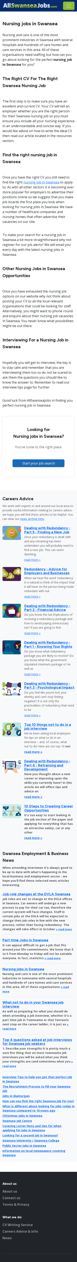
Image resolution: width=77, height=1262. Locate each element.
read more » (32, 560)
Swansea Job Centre (17, 1121)
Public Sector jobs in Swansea (24, 1146)
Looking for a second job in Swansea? (30, 1135)
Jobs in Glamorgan (16, 1096)
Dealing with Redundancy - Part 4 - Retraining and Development (47, 765)
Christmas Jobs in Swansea (22, 1116)
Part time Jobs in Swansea (25, 940)
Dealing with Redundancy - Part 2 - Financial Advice (47, 608)
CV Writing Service (17, 1225)
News (7, 1238)
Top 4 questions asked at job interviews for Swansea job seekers (37, 1041)
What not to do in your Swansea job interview (33, 1004)
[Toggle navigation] (69, 6)
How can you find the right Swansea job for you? (38, 1101)
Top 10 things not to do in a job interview (47, 726)
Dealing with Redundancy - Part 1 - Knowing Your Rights (48, 644)
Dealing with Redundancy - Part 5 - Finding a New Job (47, 530)
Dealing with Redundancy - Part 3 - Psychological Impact (49, 685)
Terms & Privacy (15, 1204)
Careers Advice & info (20, 1231)
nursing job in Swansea (41, 182)
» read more (64, 929)
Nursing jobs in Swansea (23, 969)
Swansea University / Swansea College (30, 1140)
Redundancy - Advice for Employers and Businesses (47, 571)
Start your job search (38, 463)
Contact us (11, 1198)
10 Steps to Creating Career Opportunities (48, 808)
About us (9, 1191)
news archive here (32, 519)
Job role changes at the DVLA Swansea (36, 894)
